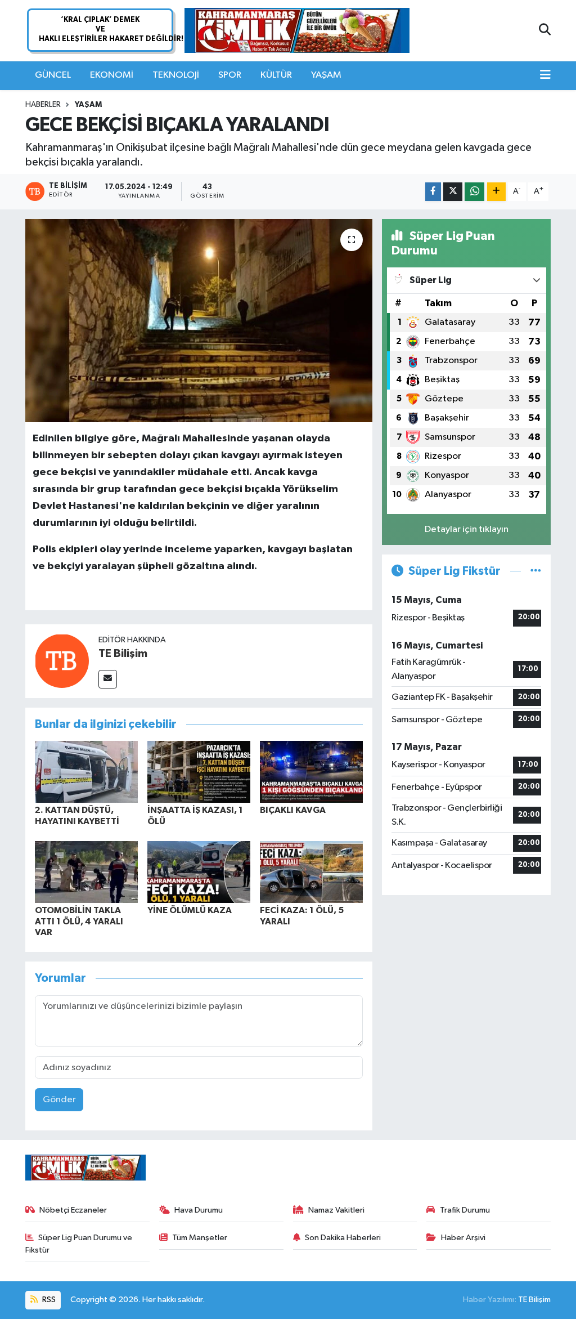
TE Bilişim (122, 653)
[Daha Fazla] (496, 191)
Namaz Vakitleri (336, 1210)
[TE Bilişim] (62, 660)
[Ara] (545, 30)
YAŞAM (326, 75)
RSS (48, 1299)
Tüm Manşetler (199, 1237)
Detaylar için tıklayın (466, 529)
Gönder (59, 1100)
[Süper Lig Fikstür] (535, 571)
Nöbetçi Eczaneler (73, 1210)
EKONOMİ (111, 75)
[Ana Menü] (545, 75)
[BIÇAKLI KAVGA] (311, 771)
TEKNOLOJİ (175, 75)
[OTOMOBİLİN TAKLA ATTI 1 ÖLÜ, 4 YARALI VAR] (86, 872)
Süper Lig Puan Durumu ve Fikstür (79, 1243)
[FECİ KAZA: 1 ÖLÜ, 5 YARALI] (311, 872)
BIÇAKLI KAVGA (293, 810)
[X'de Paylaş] (452, 191)
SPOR (229, 75)
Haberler (43, 105)
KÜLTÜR (276, 75)
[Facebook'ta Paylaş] (433, 191)
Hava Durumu (198, 1210)
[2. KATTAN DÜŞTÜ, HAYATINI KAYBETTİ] (86, 771)
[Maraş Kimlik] (297, 30)
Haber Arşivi (463, 1237)
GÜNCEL (53, 75)
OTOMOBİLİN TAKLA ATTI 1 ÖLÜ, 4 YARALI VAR (79, 921)
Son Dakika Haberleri (343, 1237)
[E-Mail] (107, 679)
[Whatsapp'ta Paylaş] (474, 191)
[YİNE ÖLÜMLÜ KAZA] (198, 872)
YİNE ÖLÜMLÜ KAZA (189, 910)
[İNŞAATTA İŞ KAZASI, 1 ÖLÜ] (198, 771)
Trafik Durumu (465, 1210)
